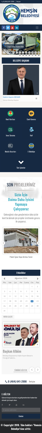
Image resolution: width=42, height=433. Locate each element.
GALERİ (7, 316)
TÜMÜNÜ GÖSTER (20, 370)
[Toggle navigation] (37, 27)
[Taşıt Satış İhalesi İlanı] (21, 43)
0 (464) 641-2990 (8, 1)
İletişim (18, 1)
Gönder (21, 416)
